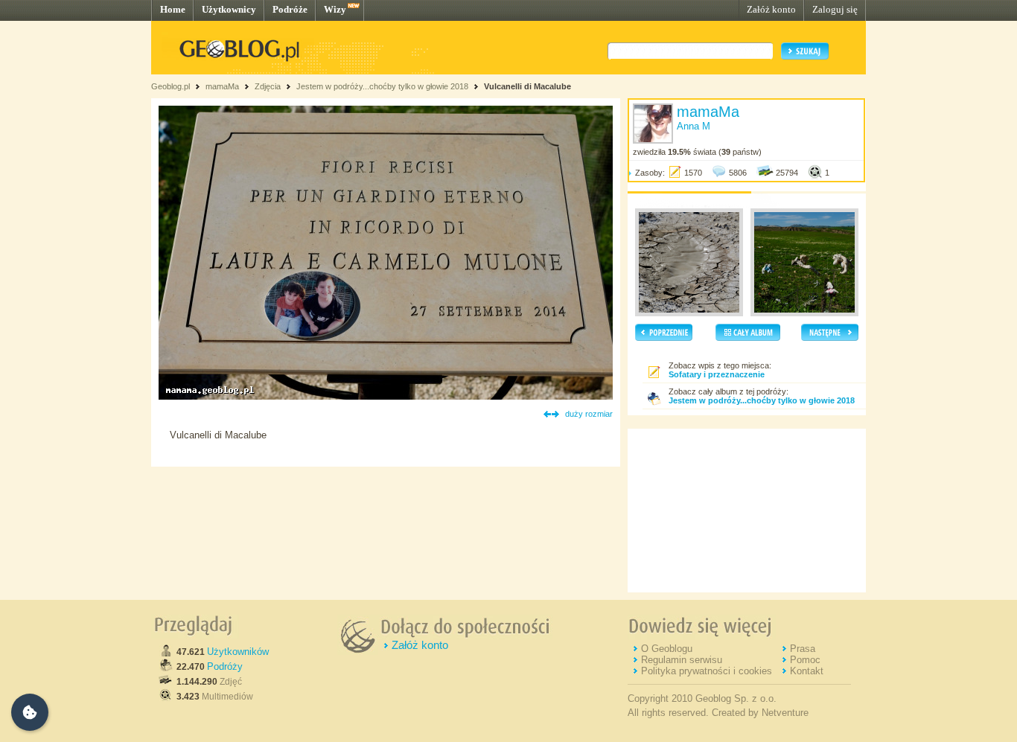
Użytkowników (238, 651)
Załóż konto (771, 9)
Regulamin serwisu (681, 659)
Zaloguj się (835, 9)
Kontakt (806, 671)
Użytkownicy (229, 9)
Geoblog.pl (170, 86)
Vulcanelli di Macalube (527, 86)
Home (172, 9)
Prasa (802, 648)
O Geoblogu (666, 648)
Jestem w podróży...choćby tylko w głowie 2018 (382, 86)
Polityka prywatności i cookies (706, 671)
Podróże (289, 9)
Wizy (335, 9)
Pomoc (805, 659)
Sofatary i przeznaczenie (717, 374)
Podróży (225, 666)
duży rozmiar (589, 413)
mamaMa (222, 86)
